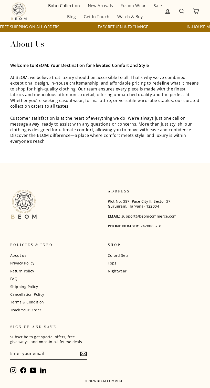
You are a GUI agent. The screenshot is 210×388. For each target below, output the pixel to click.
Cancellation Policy (27, 294)
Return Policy (22, 271)
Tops (112, 263)
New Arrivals (100, 5)
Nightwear (117, 271)
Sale (158, 5)
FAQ (13, 278)
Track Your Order (25, 310)
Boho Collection (64, 5)
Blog (71, 16)
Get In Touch (97, 16)
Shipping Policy (24, 286)
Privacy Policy (22, 263)
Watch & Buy (130, 16)
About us (18, 255)
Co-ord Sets (118, 255)
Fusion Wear (133, 5)
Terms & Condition (27, 302)
